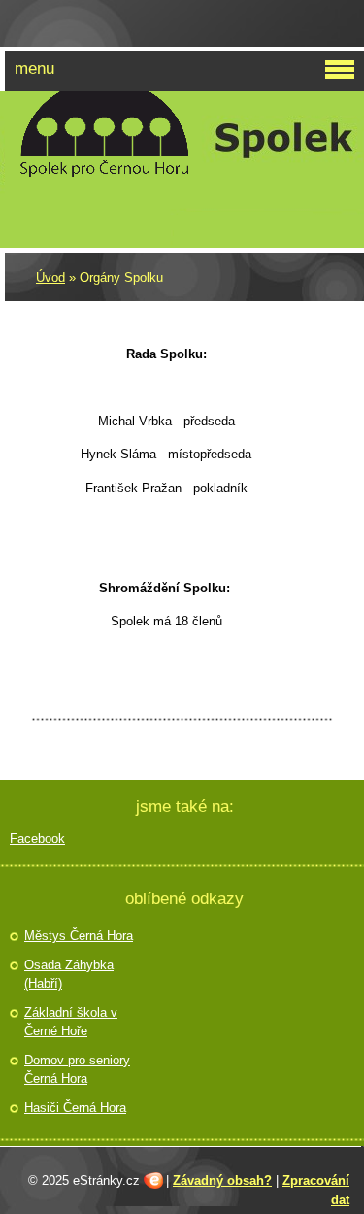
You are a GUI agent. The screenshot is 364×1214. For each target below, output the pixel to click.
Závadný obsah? (222, 1180)
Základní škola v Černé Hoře (70, 1022)
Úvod (50, 277)
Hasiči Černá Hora (75, 1107)
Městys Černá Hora (78, 935)
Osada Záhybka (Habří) (69, 975)
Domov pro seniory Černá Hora (77, 1070)
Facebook (37, 838)
